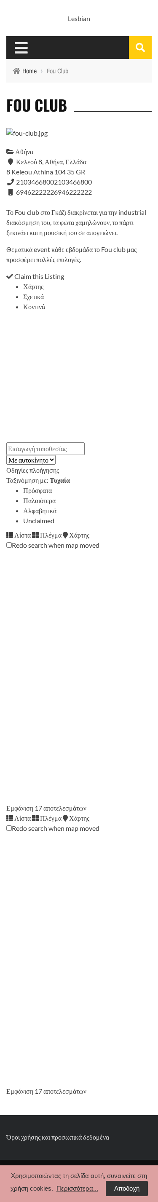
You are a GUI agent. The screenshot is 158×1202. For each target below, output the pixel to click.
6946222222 (73, 192)
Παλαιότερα (39, 500)
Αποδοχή (126, 1188)
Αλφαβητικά (39, 510)
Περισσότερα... (77, 1188)
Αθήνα (23, 151)
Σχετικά (33, 296)
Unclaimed (38, 521)
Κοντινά (34, 307)
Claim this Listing (38, 276)
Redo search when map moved (55, 545)
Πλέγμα (50, 535)
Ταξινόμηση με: (38, 480)
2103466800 (73, 182)
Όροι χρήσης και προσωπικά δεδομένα (57, 1137)
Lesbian (79, 18)
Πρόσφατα (37, 490)
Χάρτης (33, 286)
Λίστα (22, 535)
